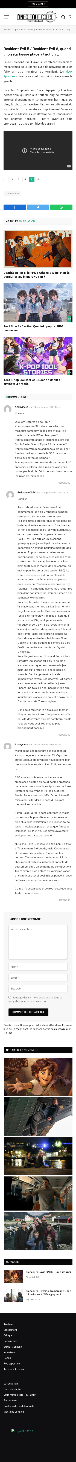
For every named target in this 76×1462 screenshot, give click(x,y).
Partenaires (10, 1400)
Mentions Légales (14, 1411)
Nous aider (38, 4)
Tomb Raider (12, 193)
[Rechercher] (63, 17)
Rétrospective (12, 1363)
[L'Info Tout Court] (36, 17)
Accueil (7, 29)
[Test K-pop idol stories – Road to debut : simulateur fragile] (38, 356)
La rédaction (11, 1383)
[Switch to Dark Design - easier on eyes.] (70, 16)
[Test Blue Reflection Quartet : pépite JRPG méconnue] (38, 302)
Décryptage (10, 1341)
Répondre (65, 483)
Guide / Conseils (13, 1346)
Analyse (8, 1324)
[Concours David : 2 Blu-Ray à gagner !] (13, 1276)
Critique (8, 1335)
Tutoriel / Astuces (14, 1369)
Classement (10, 1329)
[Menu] (6, 17)
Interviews (9, 1352)
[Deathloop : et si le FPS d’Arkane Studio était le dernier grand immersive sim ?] (38, 249)
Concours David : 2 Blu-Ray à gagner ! (49, 1272)
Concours (12, 1262)
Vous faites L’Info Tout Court (20, 1394)
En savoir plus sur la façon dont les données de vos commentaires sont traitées (38, 1029)
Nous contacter (13, 1389)
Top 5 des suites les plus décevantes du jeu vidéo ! (39, 29)
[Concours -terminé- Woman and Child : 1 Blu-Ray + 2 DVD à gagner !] (13, 1295)
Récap (7, 1358)
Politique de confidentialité (19, 1406)
